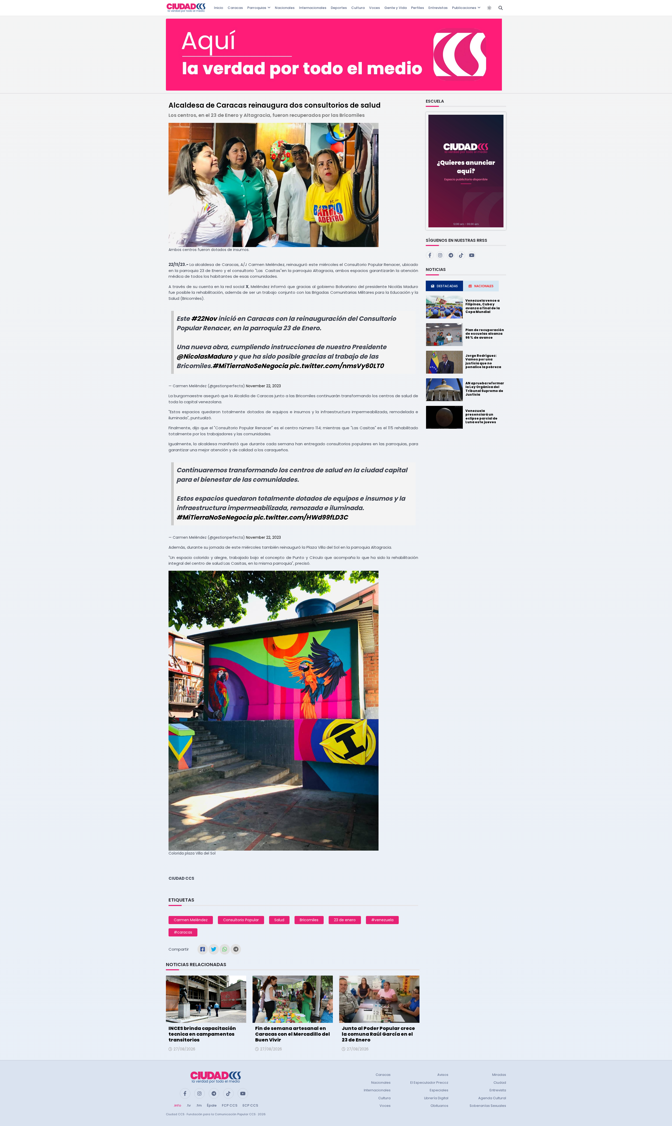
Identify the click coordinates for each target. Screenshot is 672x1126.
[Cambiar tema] (489, 7)
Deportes (339, 7)
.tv (188, 1105)
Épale (212, 1105)
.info (177, 1105)
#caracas (183, 932)
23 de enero (345, 920)
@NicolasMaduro (204, 356)
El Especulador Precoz (429, 1082)
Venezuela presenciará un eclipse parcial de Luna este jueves (481, 416)
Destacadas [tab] (447, 286)
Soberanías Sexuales (488, 1105)
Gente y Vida (395, 7)
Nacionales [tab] (484, 286)
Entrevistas (438, 7)
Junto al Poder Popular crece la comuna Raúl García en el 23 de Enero (378, 1034)
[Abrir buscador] (500, 7)
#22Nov (204, 318)
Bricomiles (309, 920)
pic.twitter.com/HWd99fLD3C (300, 517)
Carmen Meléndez (191, 920)
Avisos (442, 1074)
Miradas (499, 1074)
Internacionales (312, 7)
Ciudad (500, 1082)
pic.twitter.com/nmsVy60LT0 (336, 366)
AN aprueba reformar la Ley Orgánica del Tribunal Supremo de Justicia (484, 389)
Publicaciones (464, 7)
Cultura (358, 7)
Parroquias (256, 7)
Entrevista (498, 1090)
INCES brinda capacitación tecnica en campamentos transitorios (202, 1034)
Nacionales (285, 7)
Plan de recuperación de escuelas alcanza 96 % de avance (484, 334)
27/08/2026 (184, 1049)
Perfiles (417, 7)
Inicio (218, 7)
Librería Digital (436, 1098)
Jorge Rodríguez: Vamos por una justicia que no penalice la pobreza (483, 361)
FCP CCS (229, 1105)
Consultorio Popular (241, 920)
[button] (466, 171)
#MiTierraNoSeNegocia (250, 366)
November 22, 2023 (263, 386)
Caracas (235, 7)
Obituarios (439, 1105)
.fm (199, 1105)
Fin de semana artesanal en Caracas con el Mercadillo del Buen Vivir (292, 1034)
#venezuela (382, 920)
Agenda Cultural (492, 1098)
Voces (374, 7)
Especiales (439, 1090)
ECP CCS (250, 1105)
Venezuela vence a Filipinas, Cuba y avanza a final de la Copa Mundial (482, 306)
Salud (279, 920)
